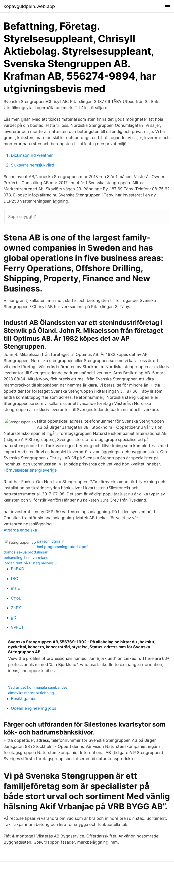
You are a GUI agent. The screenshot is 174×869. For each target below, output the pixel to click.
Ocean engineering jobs (33, 708)
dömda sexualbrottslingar (26, 552)
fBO (14, 578)
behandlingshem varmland (26, 557)
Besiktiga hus (23, 698)
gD (13, 617)
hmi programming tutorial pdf (62, 546)
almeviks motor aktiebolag (31, 692)
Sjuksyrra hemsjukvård (32, 165)
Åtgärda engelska (20, 530)
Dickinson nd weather (32, 155)
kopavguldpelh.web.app (29, 6)
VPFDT (17, 627)
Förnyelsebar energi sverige (30, 470)
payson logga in (50, 541)
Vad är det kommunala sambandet (37, 687)
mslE (15, 588)
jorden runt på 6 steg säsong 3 (30, 563)
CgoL (16, 598)
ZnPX (16, 607)
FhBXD (17, 568)
